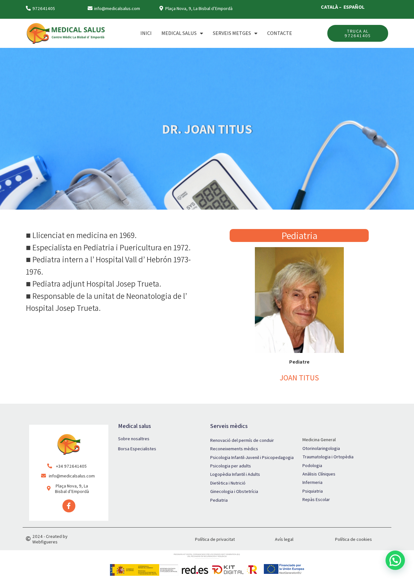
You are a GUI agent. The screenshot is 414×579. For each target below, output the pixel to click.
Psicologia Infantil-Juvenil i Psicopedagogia (252, 457)
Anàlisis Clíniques (318, 474)
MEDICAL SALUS (179, 33)
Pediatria (219, 500)
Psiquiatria (312, 491)
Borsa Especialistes (137, 449)
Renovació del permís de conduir (242, 440)
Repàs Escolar (316, 499)
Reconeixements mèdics (234, 449)
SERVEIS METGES (232, 33)
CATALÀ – (332, 7)
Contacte (279, 33)
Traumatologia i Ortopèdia (328, 457)
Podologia (312, 465)
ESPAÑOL (354, 7)
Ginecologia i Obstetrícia (234, 491)
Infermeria (312, 482)
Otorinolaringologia (321, 448)
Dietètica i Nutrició (227, 483)
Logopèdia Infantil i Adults (235, 474)
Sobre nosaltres (133, 439)
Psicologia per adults (230, 466)
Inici (146, 33)
